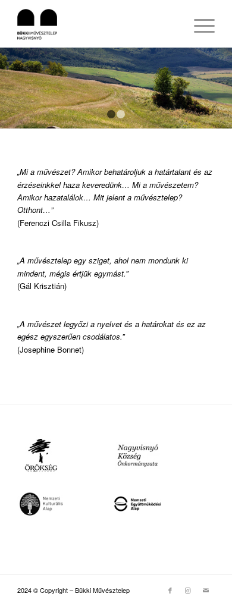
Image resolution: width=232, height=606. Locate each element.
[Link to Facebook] (170, 590)
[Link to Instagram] (188, 590)
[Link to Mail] (206, 590)
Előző (10, 88)
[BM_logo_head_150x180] (96, 24)
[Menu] (198, 24)
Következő (221, 88)
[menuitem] (198, 24)
